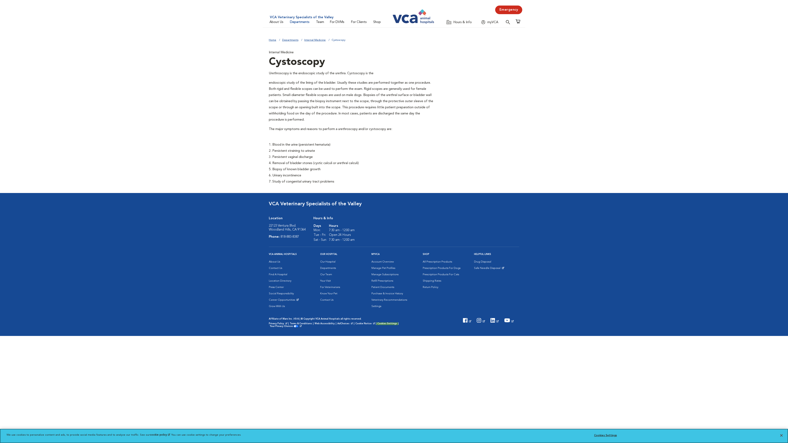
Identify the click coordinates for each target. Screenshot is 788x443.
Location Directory (280, 281)
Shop (377, 22)
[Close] (781, 435)
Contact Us (275, 268)
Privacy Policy (278, 324)
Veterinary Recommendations (389, 300)
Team (320, 22)
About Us (276, 22)
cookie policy (160, 435)
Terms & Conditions (301, 324)
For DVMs (337, 22)
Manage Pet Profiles (383, 268)
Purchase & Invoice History (387, 293)
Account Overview (382, 261)
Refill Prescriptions (382, 281)
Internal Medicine (315, 40)
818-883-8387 (290, 237)
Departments (299, 22)
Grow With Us (277, 306)
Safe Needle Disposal (488, 269)
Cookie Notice (365, 324)
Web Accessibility (325, 324)
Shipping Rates (432, 281)
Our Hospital (328, 261)
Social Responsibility (281, 293)
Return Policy (430, 287)
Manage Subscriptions (385, 274)
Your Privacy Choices (282, 326)
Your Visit (325, 281)
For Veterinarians (330, 287)
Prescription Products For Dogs (441, 268)
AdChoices (345, 324)
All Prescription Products (437, 261)
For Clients (359, 22)
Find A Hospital (278, 274)
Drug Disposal (482, 261)
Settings (376, 306)
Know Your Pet (328, 293)
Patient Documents (382, 287)
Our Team (326, 274)
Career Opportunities (283, 301)
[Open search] (509, 22)
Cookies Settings (387, 324)
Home (272, 40)
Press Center (276, 287)
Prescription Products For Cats (441, 274)
